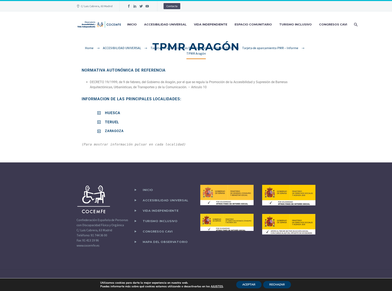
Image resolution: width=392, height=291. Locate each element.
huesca (112, 113)
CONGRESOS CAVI (333, 24)
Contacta (171, 6)
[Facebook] (129, 6)
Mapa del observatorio (165, 242)
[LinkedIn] (135, 6)
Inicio (148, 190)
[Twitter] (141, 6)
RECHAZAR (277, 285)
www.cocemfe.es (88, 245)
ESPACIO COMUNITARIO (253, 24)
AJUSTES (217, 286)
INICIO (132, 24)
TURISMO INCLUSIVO (295, 24)
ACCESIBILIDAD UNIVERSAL (165, 24)
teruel (112, 122)
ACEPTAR (248, 285)
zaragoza (114, 131)
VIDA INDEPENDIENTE (210, 24)
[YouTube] (147, 6)
